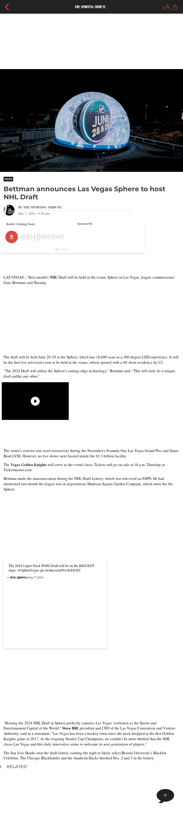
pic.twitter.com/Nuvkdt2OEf (60, 570)
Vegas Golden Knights (28, 464)
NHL (54, 277)
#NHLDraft (49, 565)
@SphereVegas (28, 570)
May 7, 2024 (36, 577)
